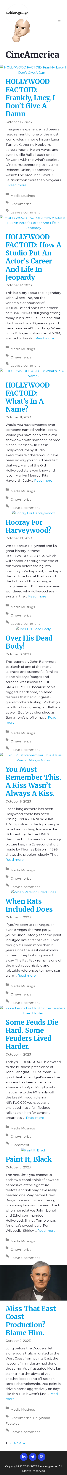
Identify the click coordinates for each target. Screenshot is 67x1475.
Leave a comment (25, 212)
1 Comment (20, 1145)
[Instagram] (41, 1457)
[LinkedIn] (24, 1457)
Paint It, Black (29, 1159)
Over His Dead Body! (29, 642)
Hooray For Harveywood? (29, 526)
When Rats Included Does (29, 905)
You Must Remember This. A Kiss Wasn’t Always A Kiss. (33, 781)
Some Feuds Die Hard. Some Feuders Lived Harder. (32, 1034)
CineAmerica (21, 204)
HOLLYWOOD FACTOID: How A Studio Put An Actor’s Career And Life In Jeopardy (33, 257)
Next (19, 1443)
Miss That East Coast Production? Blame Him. (31, 1320)
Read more (17, 185)
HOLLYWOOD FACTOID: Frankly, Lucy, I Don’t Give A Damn (30, 97)
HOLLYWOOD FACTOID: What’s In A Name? (28, 397)
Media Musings (23, 196)
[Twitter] (32, 1457)
